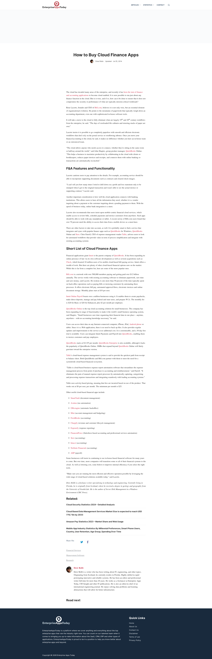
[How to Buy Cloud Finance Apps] (81, 542)
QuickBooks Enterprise (108, 343)
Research (70, 560)
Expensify (75, 428)
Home (131, 623)
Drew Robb (99, 61)
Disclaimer (133, 633)
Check (68, 262)
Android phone (135, 324)
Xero (78, 234)
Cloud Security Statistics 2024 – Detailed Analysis (90, 504)
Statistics (147, 5)
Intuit (91, 255)
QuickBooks (131, 151)
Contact (160, 5)
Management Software (75, 555)
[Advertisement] (106, 26)
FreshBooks (75, 418)
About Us (133, 626)
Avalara (74, 403)
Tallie (124, 234)
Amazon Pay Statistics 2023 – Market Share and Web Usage (94, 521)
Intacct (73, 443)
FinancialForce (77, 433)
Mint (73, 413)
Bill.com (98, 107)
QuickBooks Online (74, 308)
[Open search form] (169, 5)
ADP (73, 453)
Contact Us (134, 630)
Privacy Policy (135, 640)
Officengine (75, 408)
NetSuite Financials (78, 448)
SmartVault (75, 398)
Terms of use (134, 637)
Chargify (74, 423)
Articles (135, 5)
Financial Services (73, 550)
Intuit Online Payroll (74, 296)
